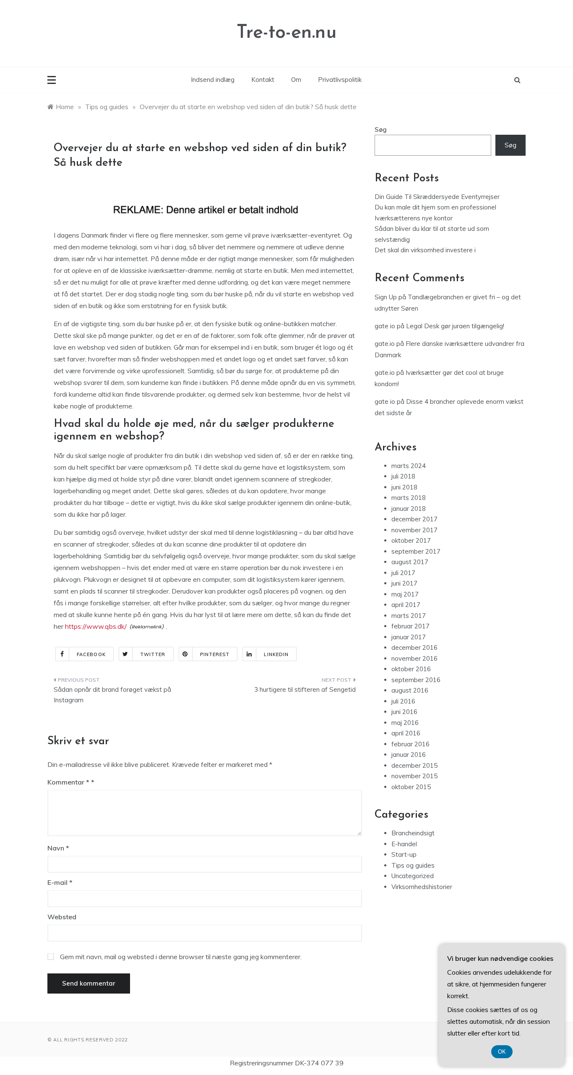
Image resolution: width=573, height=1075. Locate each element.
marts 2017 (408, 616)
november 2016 (414, 658)
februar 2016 (410, 744)
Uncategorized (412, 876)
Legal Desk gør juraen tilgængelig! (455, 326)
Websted (61, 917)
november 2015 (414, 776)
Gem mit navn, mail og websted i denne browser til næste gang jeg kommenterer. (181, 956)
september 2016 (415, 680)
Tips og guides (413, 865)
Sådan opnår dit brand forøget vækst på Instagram (112, 694)
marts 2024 (408, 466)
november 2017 (414, 530)
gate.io (385, 344)
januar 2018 (408, 509)
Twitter (153, 654)
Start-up (404, 854)
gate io (385, 326)
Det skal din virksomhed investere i (425, 250)
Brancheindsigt (413, 833)
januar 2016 (408, 755)
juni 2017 (404, 583)
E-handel (404, 844)
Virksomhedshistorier (421, 887)
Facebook (91, 654)
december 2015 (414, 765)
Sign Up (386, 297)
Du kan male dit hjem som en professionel (435, 207)
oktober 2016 (411, 669)
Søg (381, 129)
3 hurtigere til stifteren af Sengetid (305, 689)
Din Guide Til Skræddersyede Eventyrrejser (437, 197)
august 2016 (409, 690)
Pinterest (215, 654)
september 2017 (415, 551)
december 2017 (414, 519)
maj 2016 (405, 723)
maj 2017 (405, 594)
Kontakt (262, 80)
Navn (58, 848)
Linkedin (276, 654)
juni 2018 (404, 487)
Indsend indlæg (212, 80)
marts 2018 (408, 498)
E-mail (60, 882)
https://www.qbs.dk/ (96, 626)
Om (296, 80)
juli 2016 (403, 701)
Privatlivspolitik (340, 80)
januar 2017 (408, 637)
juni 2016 (404, 712)
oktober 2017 (411, 540)
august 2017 (409, 562)
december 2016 (414, 647)
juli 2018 (403, 476)
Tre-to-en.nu (287, 33)
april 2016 (405, 733)
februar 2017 (410, 626)
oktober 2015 (411, 787)
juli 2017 (403, 573)
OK (502, 1052)
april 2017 (405, 605)
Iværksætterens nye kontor (414, 218)
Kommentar (68, 782)
